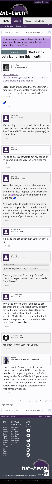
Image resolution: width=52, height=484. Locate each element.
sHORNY (14, 116)
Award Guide (5, 433)
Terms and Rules (33, 481)
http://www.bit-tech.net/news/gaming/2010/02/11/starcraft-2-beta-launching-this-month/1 (26, 77)
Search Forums (7, 26)
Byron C (14, 358)
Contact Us (42, 416)
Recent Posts (21, 26)
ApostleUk (15, 229)
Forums (17, 21)
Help (49, 416)
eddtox (14, 176)
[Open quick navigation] (49, 32)
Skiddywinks (16, 294)
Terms (5, 440)
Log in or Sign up (41, 2)
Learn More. (22, 45)
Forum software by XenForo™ (11, 481)
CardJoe (15, 65)
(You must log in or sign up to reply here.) (35, 401)
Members (39, 21)
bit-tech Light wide (8, 416)
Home (6, 21)
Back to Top (5, 454)
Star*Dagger (16, 335)
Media (28, 21)
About (5, 430)
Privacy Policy (46, 481)
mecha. (14, 147)
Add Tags (9, 405)
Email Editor (5, 437)
